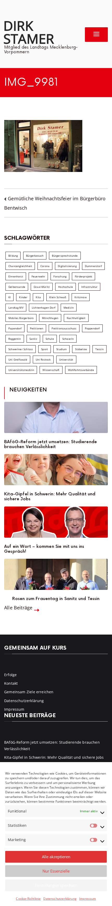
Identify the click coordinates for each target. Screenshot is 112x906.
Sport (44, 349)
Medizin (69, 307)
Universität (66, 359)
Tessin (99, 349)
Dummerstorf (93, 266)
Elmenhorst (15, 276)
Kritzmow (80, 297)
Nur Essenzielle (56, 871)
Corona (44, 266)
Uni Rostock (43, 359)
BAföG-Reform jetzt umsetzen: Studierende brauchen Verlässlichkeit (50, 444)
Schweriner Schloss (20, 349)
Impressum (87, 898)
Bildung (13, 255)
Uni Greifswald (17, 359)
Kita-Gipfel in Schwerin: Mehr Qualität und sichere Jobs (50, 497)
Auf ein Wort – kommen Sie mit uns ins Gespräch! (44, 549)
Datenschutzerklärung (60, 898)
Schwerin (68, 339)
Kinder (23, 297)
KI (9, 297)
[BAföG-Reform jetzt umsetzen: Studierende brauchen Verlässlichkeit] (56, 417)
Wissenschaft (50, 370)
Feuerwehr (38, 276)
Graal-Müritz (42, 287)
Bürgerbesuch (34, 255)
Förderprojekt (83, 276)
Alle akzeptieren (56, 856)
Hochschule (65, 287)
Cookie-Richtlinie (28, 898)
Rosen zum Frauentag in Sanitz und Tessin (55, 598)
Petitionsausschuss (64, 328)
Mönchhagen (50, 318)
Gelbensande (16, 287)
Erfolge (10, 674)
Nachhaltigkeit (76, 318)
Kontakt (11, 683)
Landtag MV (15, 307)
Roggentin (14, 339)
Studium (61, 349)
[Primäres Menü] (96, 34)
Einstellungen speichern (56, 885)
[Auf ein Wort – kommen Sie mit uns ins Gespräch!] (56, 522)
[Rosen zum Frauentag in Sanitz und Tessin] (56, 574)
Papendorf (15, 328)
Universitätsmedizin (21, 370)
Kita (38, 297)
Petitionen (36, 328)
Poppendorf (92, 328)
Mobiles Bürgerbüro (21, 318)
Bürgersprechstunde (65, 255)
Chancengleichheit (20, 266)
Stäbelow (81, 349)
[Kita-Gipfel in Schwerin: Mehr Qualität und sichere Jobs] (56, 469)
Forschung (59, 276)
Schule (50, 339)
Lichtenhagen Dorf (43, 307)
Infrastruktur (89, 287)
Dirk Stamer (28, 32)
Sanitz (33, 339)
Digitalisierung (67, 266)
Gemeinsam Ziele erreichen (29, 691)
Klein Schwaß (57, 297)
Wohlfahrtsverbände (81, 370)
